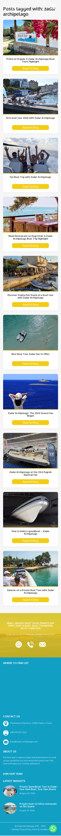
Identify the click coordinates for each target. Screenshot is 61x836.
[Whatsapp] (53, 828)
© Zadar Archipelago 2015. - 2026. (30, 826)
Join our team (13, 773)
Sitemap (15, 829)
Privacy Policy (25, 829)
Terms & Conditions (41, 829)
